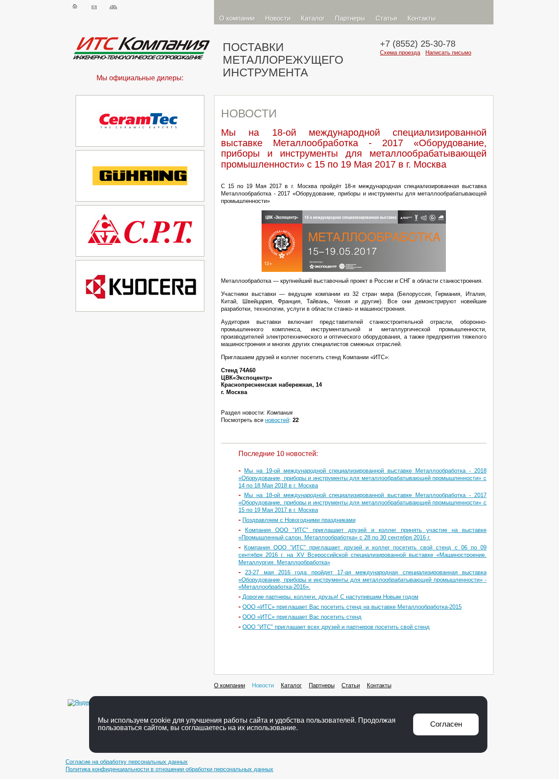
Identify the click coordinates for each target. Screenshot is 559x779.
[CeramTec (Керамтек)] (140, 148)
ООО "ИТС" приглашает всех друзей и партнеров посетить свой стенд (336, 627)
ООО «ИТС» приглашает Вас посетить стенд (302, 617)
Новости (277, 18)
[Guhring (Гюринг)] (140, 203)
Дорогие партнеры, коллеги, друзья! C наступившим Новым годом (330, 597)
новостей (277, 420)
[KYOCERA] (140, 313)
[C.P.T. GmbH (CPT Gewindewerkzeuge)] (140, 258)
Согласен (446, 724)
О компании (237, 18)
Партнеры (350, 18)
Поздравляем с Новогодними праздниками (298, 520)
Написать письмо (448, 52)
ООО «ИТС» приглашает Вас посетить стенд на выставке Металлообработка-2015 (352, 607)
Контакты (421, 18)
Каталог (312, 18)
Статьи (386, 18)
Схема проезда (400, 52)
